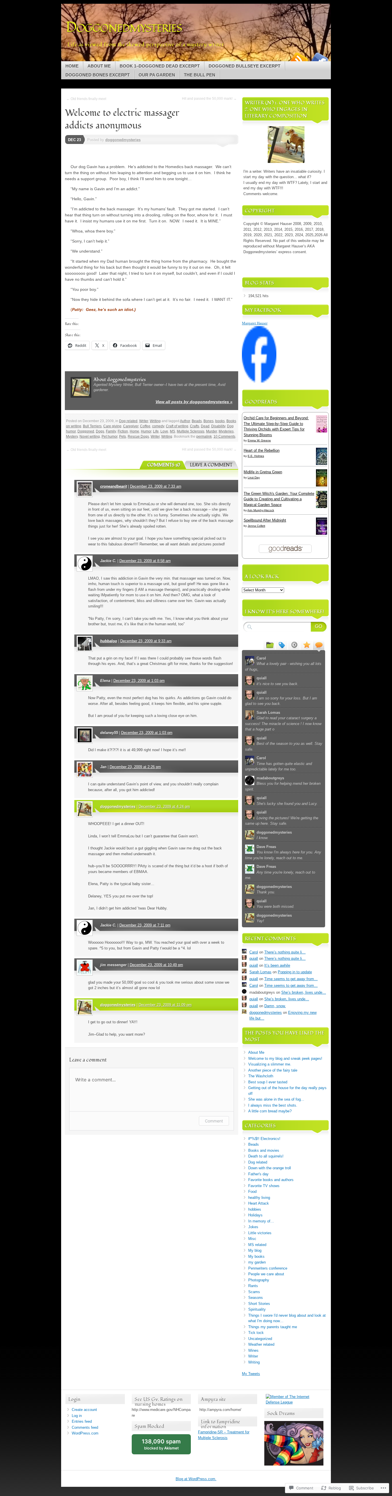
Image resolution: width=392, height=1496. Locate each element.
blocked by (161, 1444)
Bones (208, 421)
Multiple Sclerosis (190, 431)
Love (164, 431)
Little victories (259, 1233)
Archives (294, 644)
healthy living (259, 1197)
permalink (204, 436)
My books (256, 1256)
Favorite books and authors (271, 1180)
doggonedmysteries (123, 140)
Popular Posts (306, 644)
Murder (211, 431)
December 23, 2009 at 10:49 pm (156, 965)
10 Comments (224, 436)
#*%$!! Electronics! (264, 1139)
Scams (254, 1292)
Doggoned (85, 431)
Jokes (253, 1227)
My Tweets (251, 1374)
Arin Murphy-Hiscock (260, 510)
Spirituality (257, 1309)
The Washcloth (260, 1076)
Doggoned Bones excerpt (97, 74)
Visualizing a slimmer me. (269, 1064)
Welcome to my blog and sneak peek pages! (285, 1058)
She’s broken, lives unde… (303, 992)
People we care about (266, 1274)
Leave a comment (211, 465)
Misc (252, 1239)
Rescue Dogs (138, 436)
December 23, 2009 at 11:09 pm (165, 1005)
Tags (281, 644)
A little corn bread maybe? (270, 1111)
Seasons (255, 1297)
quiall (253, 958)
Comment (214, 1120)
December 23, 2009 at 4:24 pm (164, 806)
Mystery (72, 436)
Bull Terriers (92, 426)
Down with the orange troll (269, 1168)
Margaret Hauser (254, 323)
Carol (253, 952)
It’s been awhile (277, 965)
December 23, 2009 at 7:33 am (155, 486)
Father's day (258, 1174)
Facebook (319, 59)
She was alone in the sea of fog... (276, 1099)
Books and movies (263, 1150)
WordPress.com (85, 1433)
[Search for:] (285, 627)
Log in (77, 1416)
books (220, 421)
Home (72, 66)
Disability (218, 426)
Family (111, 431)
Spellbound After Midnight (265, 520)
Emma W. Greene (259, 440)
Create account (84, 1409)
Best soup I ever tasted (267, 1082)
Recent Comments (318, 644)
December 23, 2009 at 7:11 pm (144, 925)
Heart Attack (258, 1203)
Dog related (128, 421)
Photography (258, 1280)
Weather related (261, 1344)
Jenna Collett (256, 525)
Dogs (100, 431)
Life (156, 431)
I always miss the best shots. (272, 1105)
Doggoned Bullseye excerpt (244, 66)
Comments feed (85, 1427)
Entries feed (82, 1421)
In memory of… (261, 1221)
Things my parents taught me (272, 1327)
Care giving (112, 426)
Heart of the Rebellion (262, 450)
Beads (197, 421)
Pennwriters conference (267, 1268)
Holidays (255, 1215)
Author (185, 421)
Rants (253, 1286)
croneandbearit (113, 486)
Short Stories (259, 1303)
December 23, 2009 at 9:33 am (146, 641)
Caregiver (130, 426)
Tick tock (256, 1332)
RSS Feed (299, 59)
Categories (269, 644)
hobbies (254, 1209)
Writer (143, 421)
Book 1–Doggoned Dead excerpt (160, 66)
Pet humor (109, 436)
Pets (122, 436)
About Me (99, 66)
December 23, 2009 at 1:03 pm (139, 680)
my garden (257, 1262)
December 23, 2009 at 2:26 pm (135, 767)
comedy (158, 426)
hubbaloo (108, 641)
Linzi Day (254, 477)
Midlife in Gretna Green (263, 472)
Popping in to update (295, 972)
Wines (253, 1350)
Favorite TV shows (264, 1186)
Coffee (145, 426)
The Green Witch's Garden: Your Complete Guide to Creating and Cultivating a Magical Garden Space (279, 499)
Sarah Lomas (260, 972)
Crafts (194, 426)
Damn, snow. (275, 1006)
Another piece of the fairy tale (272, 1070)
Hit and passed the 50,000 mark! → (209, 99)
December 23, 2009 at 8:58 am (145, 561)
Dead (205, 426)
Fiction (123, 431)
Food (252, 1191)
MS (172, 431)
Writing (155, 421)
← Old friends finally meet (86, 99)
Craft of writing (177, 426)
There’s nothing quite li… (285, 952)
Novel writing (89, 436)
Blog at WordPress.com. (196, 1479)
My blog (254, 1250)
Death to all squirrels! (266, 1156)
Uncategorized (260, 1339)
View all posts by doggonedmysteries (194, 401)
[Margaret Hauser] (259, 381)
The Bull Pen (199, 74)
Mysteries (226, 431)
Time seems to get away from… (291, 979)
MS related (257, 1245)
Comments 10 (163, 465)
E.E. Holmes (256, 455)
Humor (146, 431)
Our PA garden (157, 74)
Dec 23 (74, 140)
